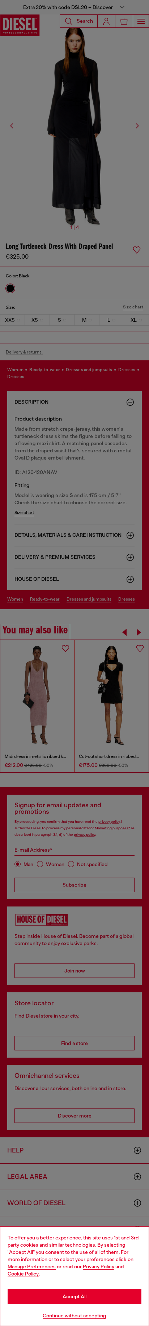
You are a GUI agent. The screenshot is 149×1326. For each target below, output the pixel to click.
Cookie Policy (23, 1274)
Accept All (74, 1296)
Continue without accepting (74, 1315)
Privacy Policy (98, 1266)
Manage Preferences (32, 1266)
